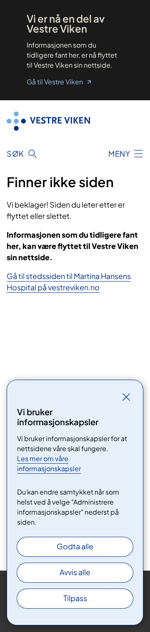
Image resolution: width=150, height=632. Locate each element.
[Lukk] (126, 397)
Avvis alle (75, 572)
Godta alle (75, 546)
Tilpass (75, 598)
